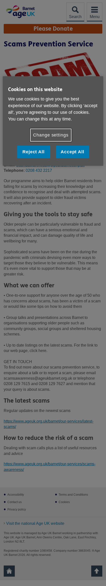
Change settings (51, 135)
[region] (53, 121)
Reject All (33, 151)
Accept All (72, 151)
